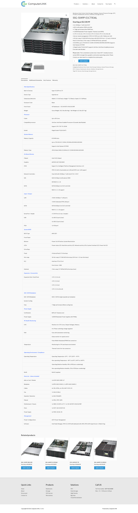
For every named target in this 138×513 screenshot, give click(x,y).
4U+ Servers (78, 71)
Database (95, 13)
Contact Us (100, 4)
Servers (87, 14)
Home (22, 488)
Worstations (49, 495)
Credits (42, 508)
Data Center (82, 13)
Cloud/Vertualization (76, 497)
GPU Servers (49, 493)
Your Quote (109, 4)
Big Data (73, 495)
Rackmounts (81, 14)
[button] (115, 4)
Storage (48, 491)
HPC (114, 13)
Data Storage (89, 13)
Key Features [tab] (47, 80)
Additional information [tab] (35, 80)
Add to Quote (84, 61)
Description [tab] (24, 80)
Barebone (75, 13)
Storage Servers (99, 14)
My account (24, 493)
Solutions (85, 4)
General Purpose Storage (105, 13)
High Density (74, 493)
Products (76, 4)
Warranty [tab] (55, 80)
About (93, 4)
